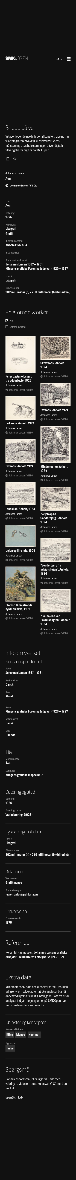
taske (10, 1048)
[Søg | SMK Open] (16, 59)
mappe (20, 1034)
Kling (9, 1034)
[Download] (8, 159)
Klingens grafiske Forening (22, 268)
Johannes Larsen (16, 264)
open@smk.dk (14, 1097)
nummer (34, 1034)
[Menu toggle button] (68, 59)
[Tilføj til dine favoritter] (15, 159)
